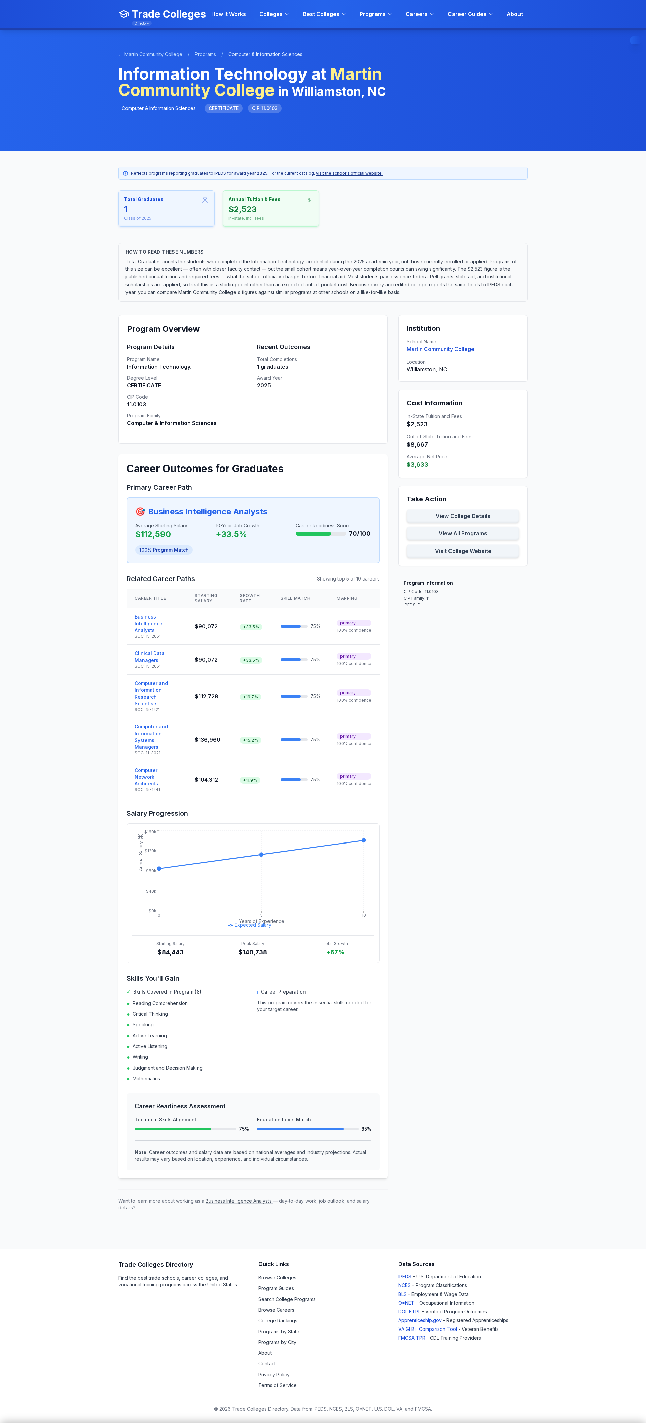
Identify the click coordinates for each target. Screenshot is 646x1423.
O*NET (407, 1303)
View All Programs (463, 533)
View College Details (463, 516)
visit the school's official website (349, 173)
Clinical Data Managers (150, 656)
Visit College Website (463, 551)
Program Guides (276, 1288)
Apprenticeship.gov (420, 1320)
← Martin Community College (150, 54)
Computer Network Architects (146, 776)
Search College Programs (287, 1299)
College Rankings (277, 1320)
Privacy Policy (274, 1374)
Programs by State (278, 1331)
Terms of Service (277, 1385)
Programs (205, 54)
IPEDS (405, 1276)
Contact (267, 1363)
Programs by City (277, 1342)
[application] (253, 879)
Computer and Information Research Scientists (151, 693)
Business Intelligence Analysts (207, 511)
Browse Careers (276, 1310)
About (515, 14)
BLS (403, 1294)
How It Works (228, 14)
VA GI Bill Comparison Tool (428, 1329)
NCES (405, 1285)
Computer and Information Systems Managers (151, 737)
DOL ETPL (410, 1311)
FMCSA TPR (412, 1338)
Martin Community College (440, 349)
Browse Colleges (277, 1277)
